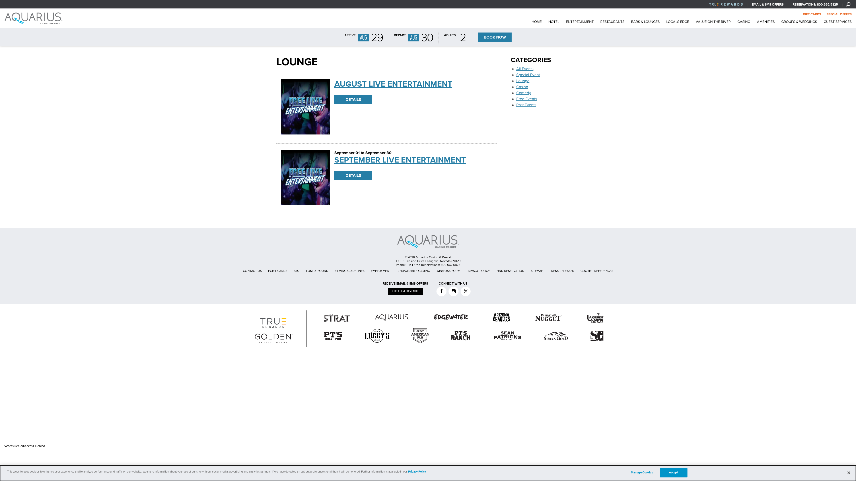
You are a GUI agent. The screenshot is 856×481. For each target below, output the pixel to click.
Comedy (523, 92)
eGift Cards (277, 271)
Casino (743, 22)
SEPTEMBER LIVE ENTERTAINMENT (400, 160)
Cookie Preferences (596, 271)
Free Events (526, 98)
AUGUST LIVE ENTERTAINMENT (393, 84)
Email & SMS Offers (768, 4)
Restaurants (612, 22)
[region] (428, 473)
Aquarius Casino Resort (34, 18)
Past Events (526, 104)
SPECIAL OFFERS (839, 14)
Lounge (522, 80)
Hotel (553, 22)
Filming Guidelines (349, 271)
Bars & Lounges (645, 22)
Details (353, 99)
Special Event (528, 74)
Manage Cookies (642, 472)
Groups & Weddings (799, 22)
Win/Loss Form (448, 271)
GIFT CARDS (812, 14)
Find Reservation (510, 271)
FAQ (297, 271)
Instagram (454, 291)
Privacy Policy (478, 271)
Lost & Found (317, 271)
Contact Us (252, 271)
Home (537, 22)
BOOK (495, 37)
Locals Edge (677, 22)
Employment (381, 271)
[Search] (848, 4)
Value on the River (713, 22)
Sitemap (537, 271)
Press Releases (561, 271)
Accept (673, 472)
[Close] (849, 472)
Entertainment (580, 22)
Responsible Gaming (413, 271)
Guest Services (838, 22)
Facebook (441, 291)
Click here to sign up (405, 291)
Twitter (466, 291)
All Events (524, 68)
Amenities (766, 22)
